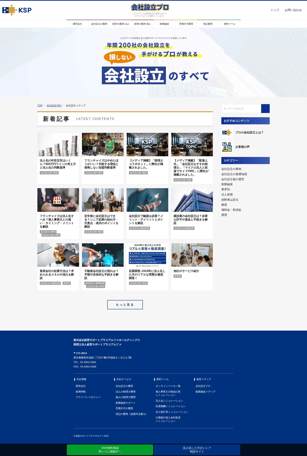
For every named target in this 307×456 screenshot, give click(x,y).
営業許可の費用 (124, 408)
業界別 (225, 189)
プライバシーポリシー (88, 397)
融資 (224, 204)
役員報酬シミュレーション (170, 406)
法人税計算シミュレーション (172, 411)
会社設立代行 (54, 105)
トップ (275, 10)
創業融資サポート (126, 402)
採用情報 (81, 391)
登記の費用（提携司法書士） (132, 414)
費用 (224, 214)
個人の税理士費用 (126, 397)
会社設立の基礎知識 (234, 174)
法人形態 (227, 194)
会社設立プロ (203, 386)
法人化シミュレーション (169, 400)
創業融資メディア (206, 391)
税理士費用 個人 (142, 24)
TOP (39, 105)
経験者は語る (229, 199)
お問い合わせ (293, 10)
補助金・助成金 (231, 209)
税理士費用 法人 (120, 24)
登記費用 (207, 24)
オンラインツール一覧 (168, 386)
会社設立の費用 (99, 24)
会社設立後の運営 (232, 179)
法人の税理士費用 (126, 391)
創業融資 (164, 24)
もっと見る (125, 304)
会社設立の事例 (231, 168)
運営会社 (77, 24)
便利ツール (229, 24)
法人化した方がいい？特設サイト (197, 449)
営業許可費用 (186, 24)
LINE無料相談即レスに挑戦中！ (110, 449)
